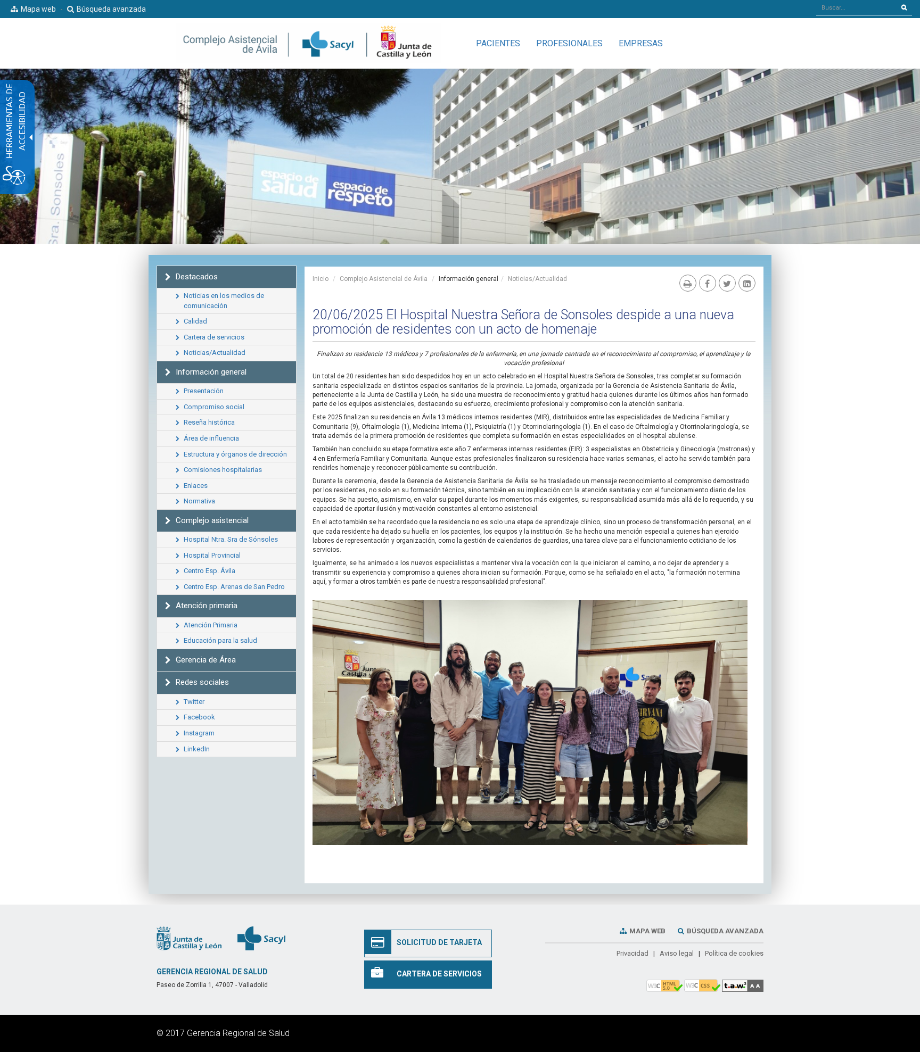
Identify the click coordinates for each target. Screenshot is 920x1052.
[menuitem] (498, 43)
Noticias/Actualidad (537, 279)
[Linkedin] (746, 283)
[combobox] (856, 7)
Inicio (320, 279)
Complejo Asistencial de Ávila (384, 279)
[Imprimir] (687, 283)
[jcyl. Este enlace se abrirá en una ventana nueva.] (189, 937)
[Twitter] (727, 283)
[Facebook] (707, 283)
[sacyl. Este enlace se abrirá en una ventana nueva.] (261, 937)
